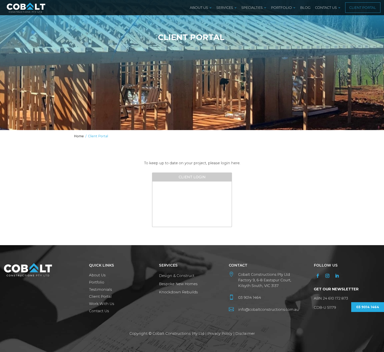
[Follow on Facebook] (318, 276)
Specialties (252, 8)
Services (224, 8)
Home (79, 136)
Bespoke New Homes (178, 284)
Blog (305, 8)
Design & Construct (176, 276)
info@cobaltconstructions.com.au (268, 309)
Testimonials (100, 290)
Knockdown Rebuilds (178, 292)
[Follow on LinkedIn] (337, 276)
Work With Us (102, 304)
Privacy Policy (219, 333)
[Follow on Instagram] (327, 276)
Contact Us (326, 8)
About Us (199, 8)
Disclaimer (245, 333)
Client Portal (362, 8)
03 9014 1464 (249, 297)
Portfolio (281, 8)
